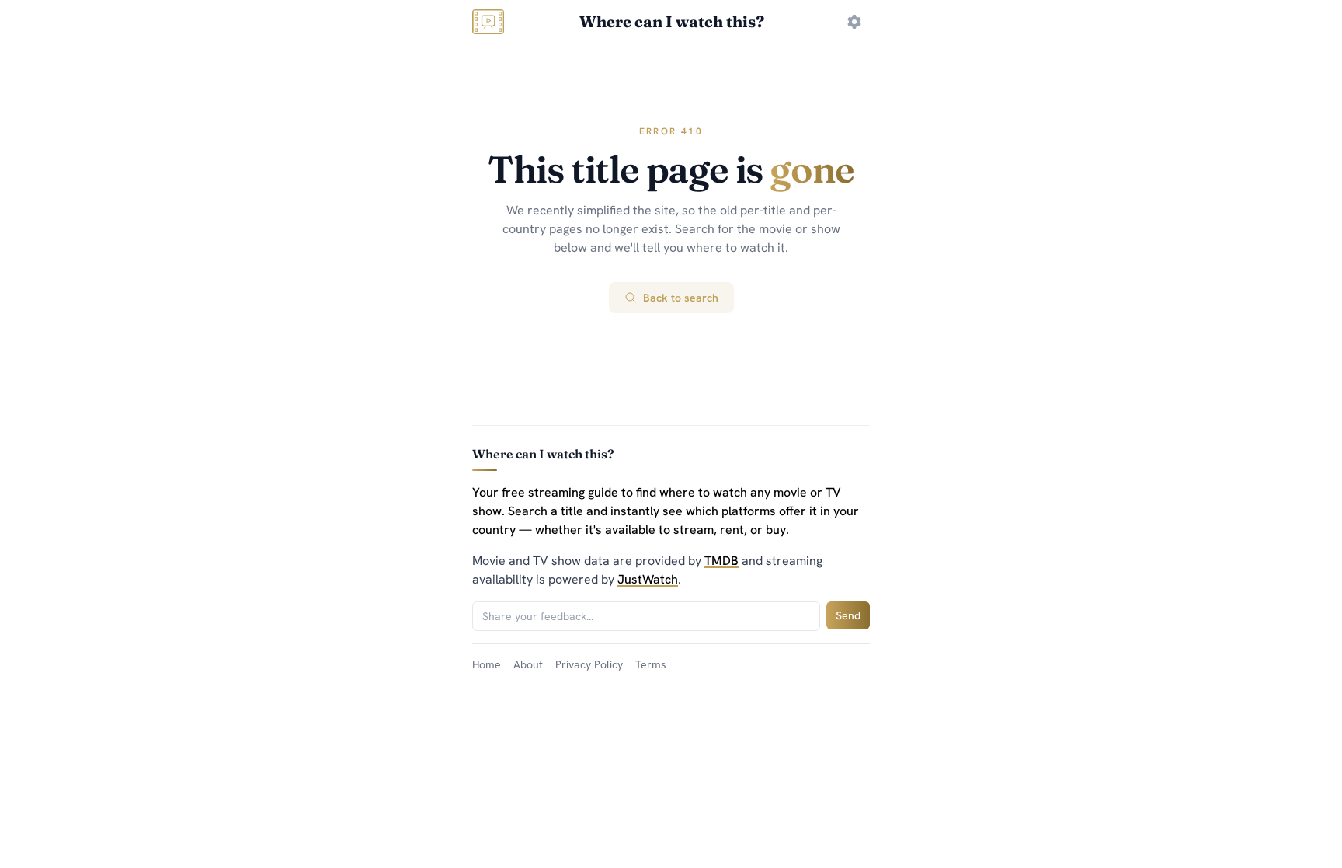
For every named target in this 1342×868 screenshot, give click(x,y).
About (528, 664)
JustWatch (647, 579)
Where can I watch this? (671, 21)
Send (848, 615)
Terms (650, 664)
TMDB (721, 561)
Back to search (680, 298)
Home (486, 664)
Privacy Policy (589, 664)
